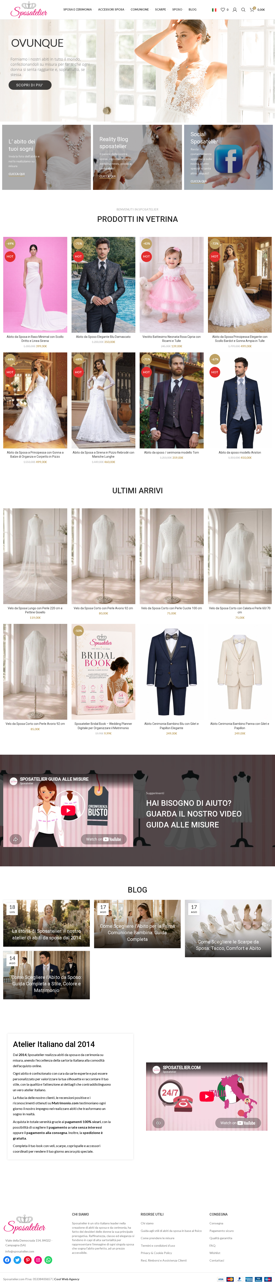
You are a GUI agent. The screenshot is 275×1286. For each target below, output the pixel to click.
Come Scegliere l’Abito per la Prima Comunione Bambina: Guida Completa (137, 932)
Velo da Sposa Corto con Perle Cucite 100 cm (171, 608)
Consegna (216, 1223)
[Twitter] (17, 1260)
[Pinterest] (28, 1260)
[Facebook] (7, 1260)
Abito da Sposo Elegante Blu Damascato (103, 336)
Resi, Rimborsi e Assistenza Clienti (164, 1260)
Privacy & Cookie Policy (156, 1253)
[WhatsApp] (48, 1260)
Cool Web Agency (66, 1279)
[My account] (235, 9)
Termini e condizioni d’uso (158, 1245)
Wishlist (214, 1253)
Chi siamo (147, 1223)
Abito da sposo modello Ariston (240, 452)
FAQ (212, 1245)
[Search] (243, 9)
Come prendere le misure (157, 1238)
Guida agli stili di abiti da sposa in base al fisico (171, 1231)
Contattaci (216, 1260)
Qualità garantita (220, 1238)
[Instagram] (38, 1260)
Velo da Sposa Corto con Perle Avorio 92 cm (103, 608)
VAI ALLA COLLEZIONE (137, 89)
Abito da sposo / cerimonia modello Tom (171, 452)
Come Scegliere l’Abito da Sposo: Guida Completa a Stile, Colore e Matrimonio (46, 984)
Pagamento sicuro (221, 1231)
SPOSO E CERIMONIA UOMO (137, 71)
